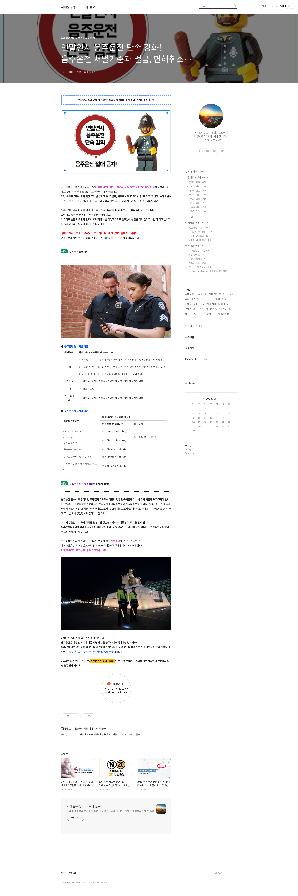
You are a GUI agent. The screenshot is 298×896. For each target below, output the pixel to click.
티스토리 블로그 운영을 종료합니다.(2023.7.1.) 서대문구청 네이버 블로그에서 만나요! (110, 810)
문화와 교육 (197, 182)
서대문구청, (220, 299)
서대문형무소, (191, 304)
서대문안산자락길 (199, 250)
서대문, (232, 294)
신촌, (202, 308)
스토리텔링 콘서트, (194, 299)
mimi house (221, 856)
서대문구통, (211, 308)
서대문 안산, (191, 294)
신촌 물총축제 (198, 258)
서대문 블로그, (209, 313)
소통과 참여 (197, 211)
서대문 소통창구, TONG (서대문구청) (224, 820)
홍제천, (224, 304)
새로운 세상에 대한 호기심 (225, 864)
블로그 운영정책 (68, 873)
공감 (217, 829)
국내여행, (202, 294)
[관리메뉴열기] (292, 6)
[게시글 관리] (76, 716)
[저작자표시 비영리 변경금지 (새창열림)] (100, 716)
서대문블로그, (191, 308)
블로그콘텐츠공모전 (200, 267)
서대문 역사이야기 (200, 240)
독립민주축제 (197, 262)
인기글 (198, 326)
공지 (189, 216)
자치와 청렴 (197, 203)
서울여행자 (220, 840)
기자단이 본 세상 (200, 231)
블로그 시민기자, (193, 313)
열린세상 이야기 (199, 227)
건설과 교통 (197, 198)
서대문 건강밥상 (199, 235)
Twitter (204, 359)
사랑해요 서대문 (196, 177)
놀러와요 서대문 (196, 245)
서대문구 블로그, (226, 313)
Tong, (202, 304)
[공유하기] (72, 716)
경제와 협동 (197, 190)
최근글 (188, 326)
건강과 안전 (197, 207)
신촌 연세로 (197, 254)
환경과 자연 (197, 186)
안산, (225, 294)
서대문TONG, (213, 304)
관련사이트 (220, 873)
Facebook (191, 359)
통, (220, 294)
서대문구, (209, 299)
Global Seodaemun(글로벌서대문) (208, 271)
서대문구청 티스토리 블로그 (79, 7)
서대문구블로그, (226, 308)
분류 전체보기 (195, 171)
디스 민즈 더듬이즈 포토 (225, 848)
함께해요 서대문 (196, 222)
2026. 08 (211, 398)
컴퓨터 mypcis (222, 834)
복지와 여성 (197, 194)
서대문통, (213, 294)
